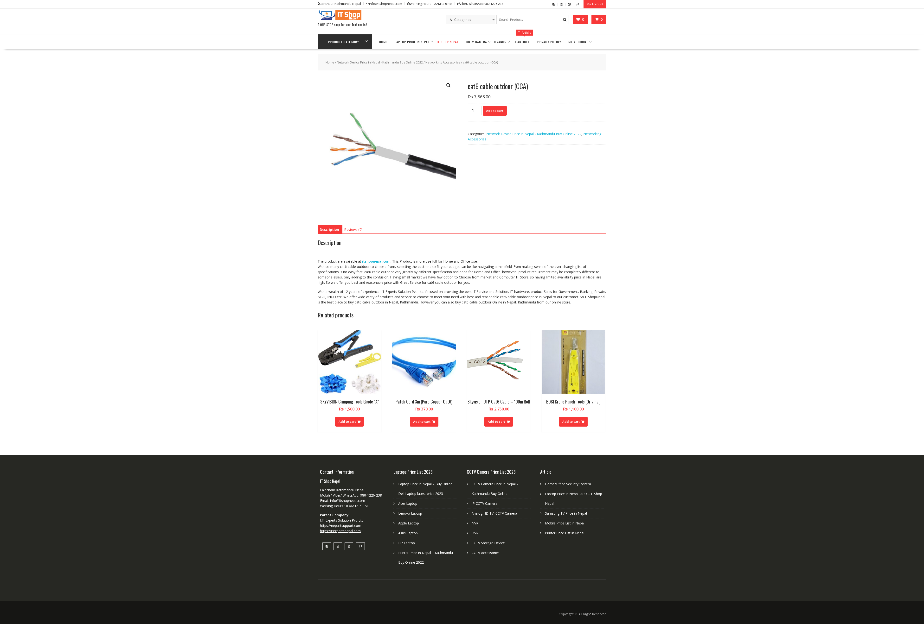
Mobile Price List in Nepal (564, 523)
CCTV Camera (476, 41)
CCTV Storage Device (488, 543)
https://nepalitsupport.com (340, 525)
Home (383, 41)
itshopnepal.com (376, 261)
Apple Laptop (408, 523)
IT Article (521, 41)
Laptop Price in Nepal (412, 41)
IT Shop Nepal (448, 41)
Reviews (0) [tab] (353, 229)
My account (578, 41)
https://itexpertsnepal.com (340, 531)
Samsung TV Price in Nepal (566, 513)
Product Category (343, 41)
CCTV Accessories (486, 552)
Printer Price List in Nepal (564, 533)
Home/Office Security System (568, 484)
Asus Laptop (408, 533)
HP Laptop (406, 543)
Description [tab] (329, 229)
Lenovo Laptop (410, 513)
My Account (595, 4)
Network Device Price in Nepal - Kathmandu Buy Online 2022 (380, 62)
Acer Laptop (407, 503)
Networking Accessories (442, 62)
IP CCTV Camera (484, 503)
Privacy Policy (549, 41)
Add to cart (494, 110)
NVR (475, 523)
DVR (475, 533)
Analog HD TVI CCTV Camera (494, 513)
